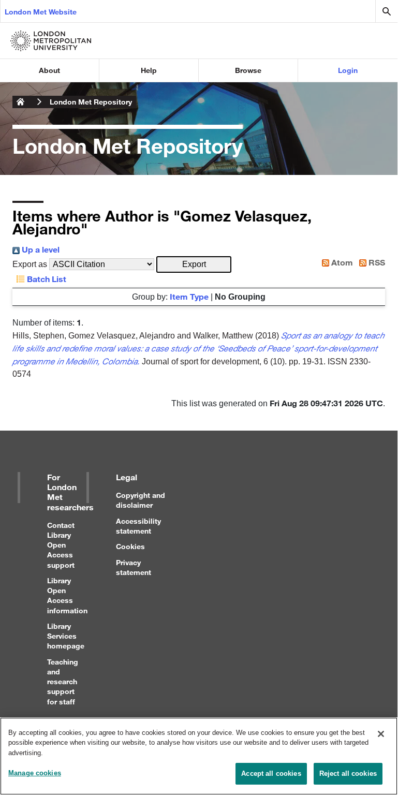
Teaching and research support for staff (62, 681)
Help (149, 70)
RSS (375, 262)
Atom (341, 262)
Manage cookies (34, 773)
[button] (193, 264)
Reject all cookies (348, 773)
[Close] (381, 734)
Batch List (45, 279)
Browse (248, 70)
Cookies (130, 546)
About (49, 70)
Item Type (189, 296)
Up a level (40, 249)
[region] (198, 756)
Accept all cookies (271, 773)
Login (348, 70)
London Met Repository (91, 101)
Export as (29, 264)
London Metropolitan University (20, 102)
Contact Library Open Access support (61, 545)
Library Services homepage (65, 636)
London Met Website (41, 11)
